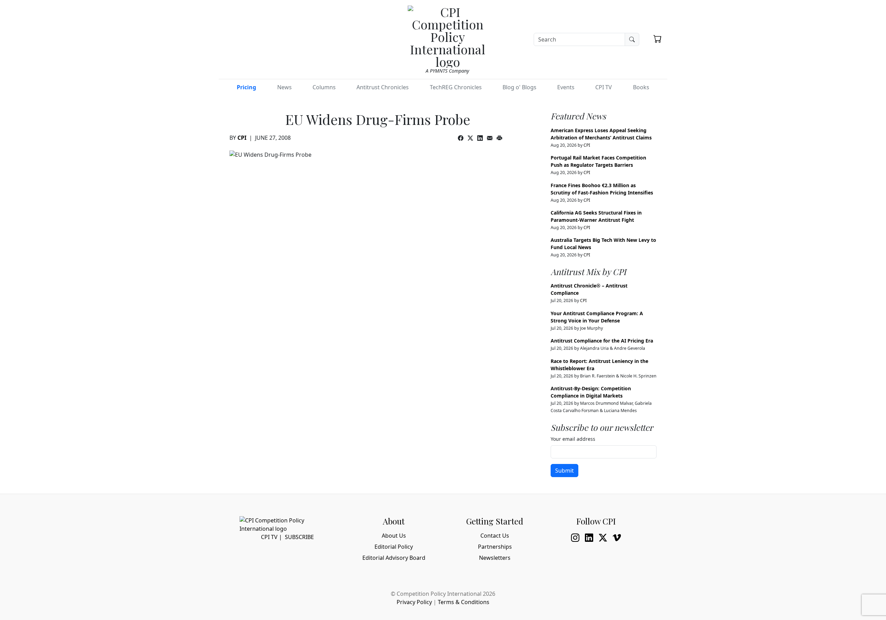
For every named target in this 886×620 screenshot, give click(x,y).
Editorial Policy (393, 546)
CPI (241, 138)
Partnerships (495, 546)
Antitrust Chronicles (382, 87)
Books (641, 87)
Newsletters (494, 558)
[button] (657, 39)
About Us (394, 535)
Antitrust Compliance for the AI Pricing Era (602, 340)
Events (566, 87)
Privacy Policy (414, 602)
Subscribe (299, 537)
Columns (324, 87)
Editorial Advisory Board (393, 558)
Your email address (573, 439)
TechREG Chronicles (456, 87)
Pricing (246, 87)
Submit (564, 470)
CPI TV (603, 87)
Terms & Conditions (463, 602)
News (284, 87)
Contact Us (494, 535)
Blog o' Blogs (519, 87)
